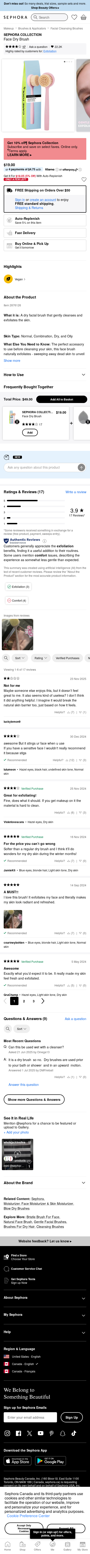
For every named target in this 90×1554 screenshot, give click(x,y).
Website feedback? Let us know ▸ (45, 1241)
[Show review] (17, 634)
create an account (43, 200)
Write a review (76, 492)
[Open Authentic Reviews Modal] (44, 540)
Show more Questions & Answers (34, 1099)
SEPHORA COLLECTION (23, 35)
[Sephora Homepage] (15, 17)
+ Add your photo (16, 1132)
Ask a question (38, 47)
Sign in (20, 200)
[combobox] (49, 17)
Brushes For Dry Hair (19, 1226)
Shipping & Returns (29, 207)
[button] (5, 1516)
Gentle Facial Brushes (50, 1221)
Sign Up (72, 1417)
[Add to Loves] (84, 179)
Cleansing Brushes (50, 1226)
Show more (12, 360)
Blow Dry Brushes (17, 1208)
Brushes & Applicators (32, 28)
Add (30, 432)
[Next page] (43, 1001)
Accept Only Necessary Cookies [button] (24, 1528)
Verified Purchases (67, 658)
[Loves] (74, 17)
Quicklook (12, 423)
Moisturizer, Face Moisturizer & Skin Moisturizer (38, 1203)
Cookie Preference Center (28, 1515)
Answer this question (24, 1084)
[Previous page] (5, 1001)
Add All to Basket (61, 399)
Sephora (37, 1198)
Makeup (9, 28)
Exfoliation (50, 51)
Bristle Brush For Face (43, 1217)
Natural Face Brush (18, 1221)
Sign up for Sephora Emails (25, 1408)
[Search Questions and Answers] (8, 1029)
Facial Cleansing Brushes (67, 28)
